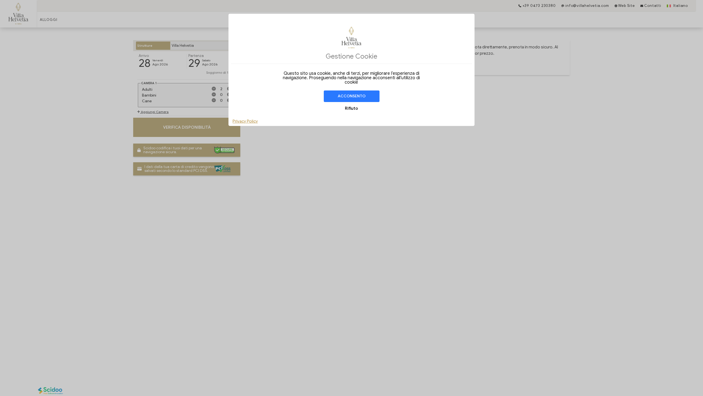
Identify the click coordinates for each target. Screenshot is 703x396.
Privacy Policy (245, 121)
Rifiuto (351, 108)
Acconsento (352, 96)
